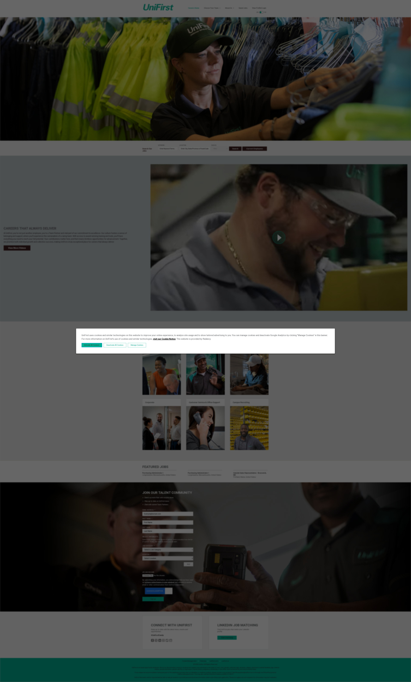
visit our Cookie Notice (164, 339)
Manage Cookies (137, 345)
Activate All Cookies (91, 345)
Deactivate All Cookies (114, 345)
